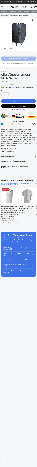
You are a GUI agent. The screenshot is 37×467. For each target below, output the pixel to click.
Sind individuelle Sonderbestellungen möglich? (14, 271)
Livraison (12, 84)
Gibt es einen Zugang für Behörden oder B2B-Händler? (16, 254)
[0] (34, 7)
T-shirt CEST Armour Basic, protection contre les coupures (27, 208)
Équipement (34, 11)
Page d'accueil (4, 15)
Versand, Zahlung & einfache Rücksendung (13, 161)
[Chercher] (31, 7)
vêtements (26, 11)
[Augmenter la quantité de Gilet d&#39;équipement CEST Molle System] (8, 94)
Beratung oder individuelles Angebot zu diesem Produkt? (14, 166)
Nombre (3, 90)
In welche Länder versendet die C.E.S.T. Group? (16, 260)
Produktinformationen (7, 156)
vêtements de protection (16, 11)
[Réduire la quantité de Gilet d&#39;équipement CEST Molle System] (2, 94)
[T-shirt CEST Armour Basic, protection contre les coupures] (27, 196)
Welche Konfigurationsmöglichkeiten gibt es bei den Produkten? (16, 248)
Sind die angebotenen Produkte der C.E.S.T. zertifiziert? (15, 265)
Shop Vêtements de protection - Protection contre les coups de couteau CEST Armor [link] (16, 184)
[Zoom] (32, 20)
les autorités (4, 11)
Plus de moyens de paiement (18, 109)
